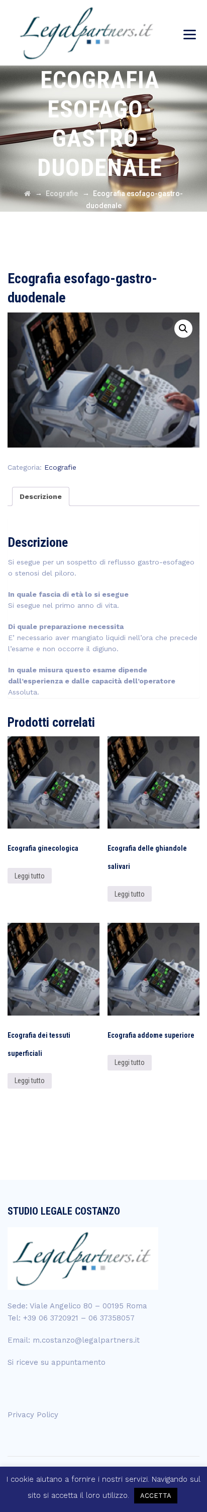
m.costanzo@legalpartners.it (86, 1340)
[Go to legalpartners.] (27, 194)
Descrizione (41, 496)
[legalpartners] (87, 33)
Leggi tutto (30, 876)
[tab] (40, 496)
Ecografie (60, 467)
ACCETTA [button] (155, 1495)
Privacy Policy (33, 1414)
